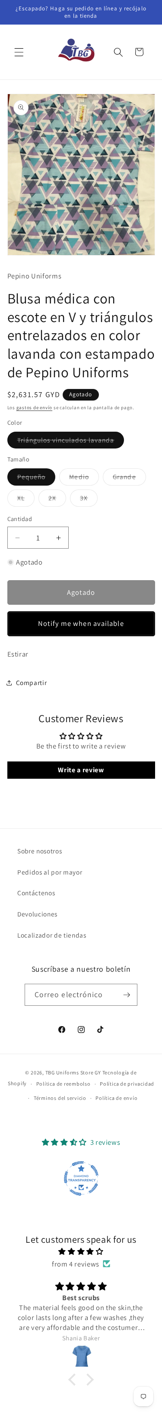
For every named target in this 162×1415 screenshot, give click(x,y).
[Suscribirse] (126, 995)
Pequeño (36, 478)
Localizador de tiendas (51, 935)
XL (26, 499)
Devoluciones (37, 914)
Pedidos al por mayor (49, 872)
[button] (19, 51)
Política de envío (116, 1098)
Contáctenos (36, 892)
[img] (81, 1251)
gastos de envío (34, 407)
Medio (84, 478)
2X (57, 499)
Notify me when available (81, 623)
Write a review (81, 769)
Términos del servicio (60, 1098)
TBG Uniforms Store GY (73, 1072)
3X (89, 499)
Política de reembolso (63, 1083)
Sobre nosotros (39, 850)
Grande (129, 478)
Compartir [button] (31, 682)
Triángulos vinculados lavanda (70, 442)
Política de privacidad (127, 1083)
